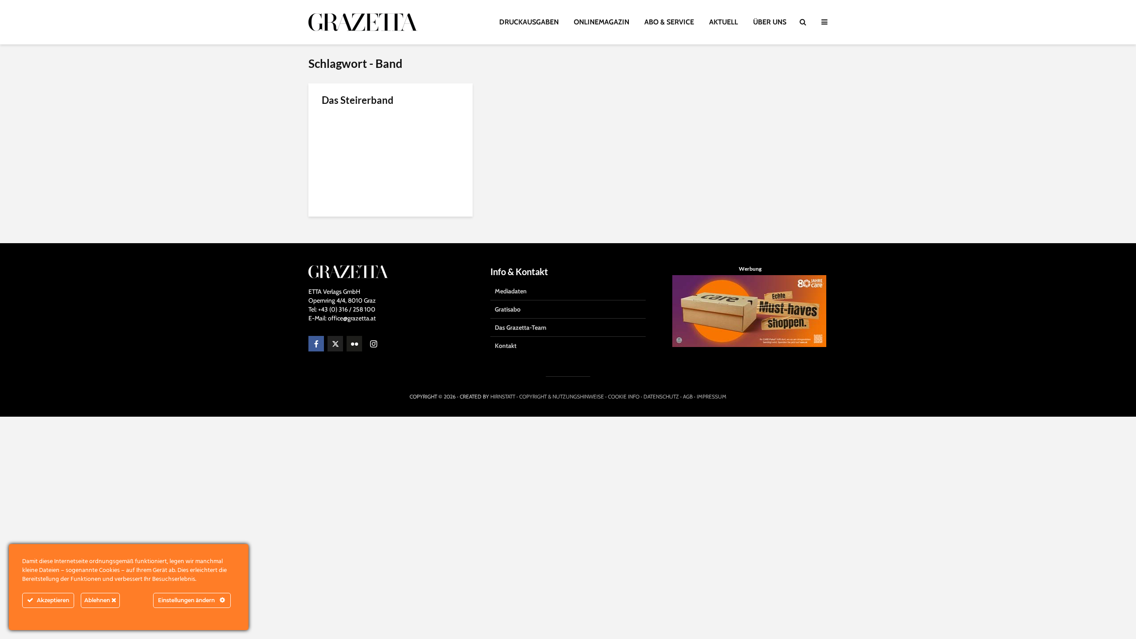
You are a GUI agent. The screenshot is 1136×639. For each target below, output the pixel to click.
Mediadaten (511, 291)
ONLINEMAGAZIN (601, 22)
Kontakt (506, 346)
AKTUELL (723, 22)
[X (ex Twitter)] (335, 343)
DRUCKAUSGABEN (529, 22)
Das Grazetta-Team (520, 327)
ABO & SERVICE (669, 22)
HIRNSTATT (502, 396)
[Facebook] (316, 343)
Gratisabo (508, 309)
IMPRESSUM (711, 396)
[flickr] (354, 343)
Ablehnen (97, 600)
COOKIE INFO (623, 396)
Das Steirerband (358, 100)
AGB (688, 396)
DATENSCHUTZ (661, 396)
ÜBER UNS (769, 22)
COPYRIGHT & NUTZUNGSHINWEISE (561, 396)
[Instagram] (373, 343)
